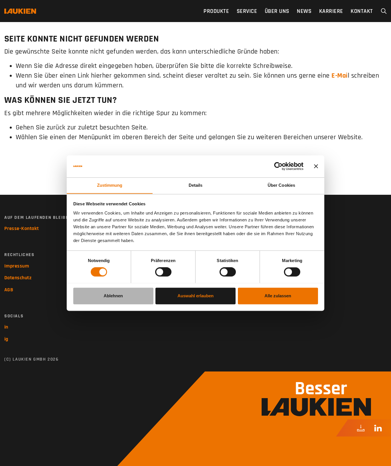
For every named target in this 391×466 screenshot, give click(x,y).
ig (6, 339)
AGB (8, 289)
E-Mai (339, 75)
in (6, 327)
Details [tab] (196, 185)
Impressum (16, 266)
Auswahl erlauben (195, 295)
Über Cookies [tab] (281, 185)
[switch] (163, 271)
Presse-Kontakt (21, 228)
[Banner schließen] (316, 166)
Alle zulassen (277, 295)
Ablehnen (113, 295)
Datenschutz (17, 277)
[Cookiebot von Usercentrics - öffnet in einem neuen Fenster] (278, 166)
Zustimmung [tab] (110, 185)
